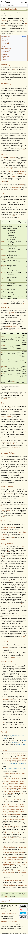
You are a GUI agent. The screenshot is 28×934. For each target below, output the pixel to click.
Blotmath (3, 289)
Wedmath (3, 272)
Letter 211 (19, 859)
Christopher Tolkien (8, 699)
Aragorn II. (13, 645)
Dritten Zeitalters (5, 408)
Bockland (21, 184)
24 (24, 636)
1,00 (5, 753)
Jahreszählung (4, 529)
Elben (8, 418)
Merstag (3, 373)
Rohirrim (15, 201)
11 (9, 398)
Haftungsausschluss (5, 921)
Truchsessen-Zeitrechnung (7, 442)
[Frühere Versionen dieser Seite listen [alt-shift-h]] (20, 13)
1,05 (15, 753)
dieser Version (7, 894)
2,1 (6, 758)
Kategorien (3, 900)
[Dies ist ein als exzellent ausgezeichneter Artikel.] (26, 9)
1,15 (12, 754)
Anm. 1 (11, 114)
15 (18, 492)
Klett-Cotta (23, 793)
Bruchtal (19, 532)
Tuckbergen (3, 539)
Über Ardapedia (12, 920)
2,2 (8, 758)
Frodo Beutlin (6, 536)
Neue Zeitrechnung (15, 443)
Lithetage (12, 157)
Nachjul (3, 225)
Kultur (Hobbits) (22, 900)
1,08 (21, 753)
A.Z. (9, 15)
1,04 (13, 753)
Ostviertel (4, 303)
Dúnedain (11, 312)
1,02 (9, 753)
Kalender (3, 901)
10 (12, 329)
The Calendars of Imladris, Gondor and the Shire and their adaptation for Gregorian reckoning (14, 736)
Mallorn (14, 176)
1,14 (10, 754)
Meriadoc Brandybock (16, 187)
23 (22, 603)
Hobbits (20, 20)
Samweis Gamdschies (21, 175)
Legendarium (5, 20)
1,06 (17, 753)
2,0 (5, 758)
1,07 (19, 753)
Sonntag (3, 345)
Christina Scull (23, 758)
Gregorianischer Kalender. (10, 763)
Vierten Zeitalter (9, 171)
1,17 (16, 754)
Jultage (4, 157)
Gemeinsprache (14, 447)
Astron (2, 249)
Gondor (24, 532)
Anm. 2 (21, 149)
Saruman (16, 189)
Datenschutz (4, 920)
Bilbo (24, 534)
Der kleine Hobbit (16, 837)
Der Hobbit (22, 547)
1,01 (7, 753)
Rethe (2, 241)
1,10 (25, 753)
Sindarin (11, 649)
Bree (14, 69)
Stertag (3, 336)
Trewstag (3, 359)
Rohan (4, 534)
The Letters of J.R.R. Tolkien (10, 859)
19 (3, 556)
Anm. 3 (13, 381)
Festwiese (19, 173)
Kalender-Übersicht (16, 657)
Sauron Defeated (22, 885)
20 (16, 572)
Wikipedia (23, 740)
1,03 (11, 753)
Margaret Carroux (10, 793)
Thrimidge (3, 255)
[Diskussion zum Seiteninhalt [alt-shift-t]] (4, 13)
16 (4, 516)
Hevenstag (3, 366)
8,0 (5, 786)
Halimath (3, 279)
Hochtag (3, 379)
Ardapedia (9, 2)
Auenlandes (4, 21)
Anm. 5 (18, 572)
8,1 (6, 786)
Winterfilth (3, 285)
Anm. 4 (5, 398)
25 (10, 650)
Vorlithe (3, 259)
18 (8, 551)
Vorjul (2, 295)
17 (8, 538)
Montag (3, 352)
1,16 (14, 754)
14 (15, 481)
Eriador (6, 409)
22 (9, 580)
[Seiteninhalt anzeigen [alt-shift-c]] (1, 13)
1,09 (23, 753)
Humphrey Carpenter (17, 857)
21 (21, 572)
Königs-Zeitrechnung (6, 416)
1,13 (8, 754)
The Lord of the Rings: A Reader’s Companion (14, 760)
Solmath (3, 233)
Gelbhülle (12, 537)
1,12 (6, 754)
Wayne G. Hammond (14, 758)
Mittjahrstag (9, 167)
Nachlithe (3, 265)
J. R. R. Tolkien (20, 755)
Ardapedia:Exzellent (12, 900)
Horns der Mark (15, 186)
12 (10, 398)
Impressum (14, 921)
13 (10, 407)
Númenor (10, 314)
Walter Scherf (9, 839)
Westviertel (21, 171)
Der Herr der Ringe (16, 778)
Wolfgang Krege (11, 326)
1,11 (4, 754)
